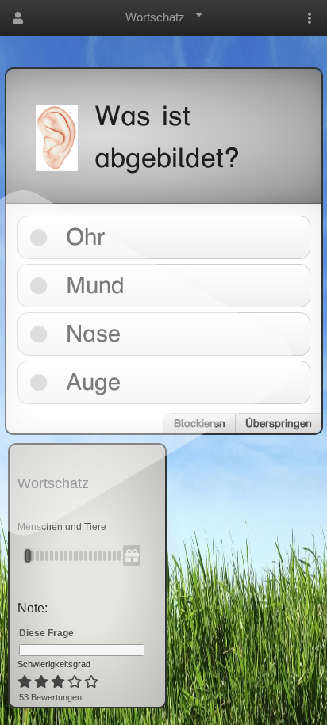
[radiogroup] (59, 682)
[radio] (24, 682)
